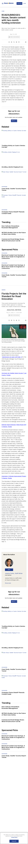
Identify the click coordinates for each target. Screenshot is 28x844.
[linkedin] (11, 42)
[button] (3, 3)
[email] (19, 42)
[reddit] (16, 42)
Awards (4, 289)
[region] (14, 838)
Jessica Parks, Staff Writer (14, 309)
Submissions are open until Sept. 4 (12, 357)
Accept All (14, 841)
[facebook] (9, 42)
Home (3, 11)
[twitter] (14, 42)
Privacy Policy (14, 837)
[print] (25, 42)
